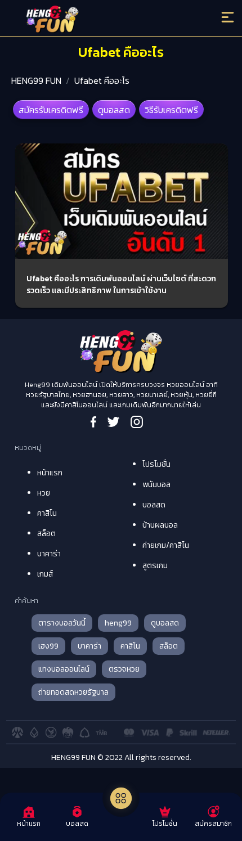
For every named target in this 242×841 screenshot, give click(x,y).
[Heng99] (94, 20)
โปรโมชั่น (156, 464)
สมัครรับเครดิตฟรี (51, 109)
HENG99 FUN (36, 80)
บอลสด (153, 505)
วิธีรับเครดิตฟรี (171, 109)
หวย (43, 493)
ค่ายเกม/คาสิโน (165, 545)
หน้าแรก (49, 473)
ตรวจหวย (124, 669)
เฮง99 (48, 646)
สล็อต (46, 533)
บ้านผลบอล (160, 525)
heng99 (118, 623)
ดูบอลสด (114, 109)
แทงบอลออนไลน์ (63, 669)
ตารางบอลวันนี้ (62, 623)
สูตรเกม (155, 566)
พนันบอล (156, 485)
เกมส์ (45, 574)
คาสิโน (47, 513)
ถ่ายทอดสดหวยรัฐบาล (73, 692)
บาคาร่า (49, 554)
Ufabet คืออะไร (101, 80)
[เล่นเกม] (121, 798)
